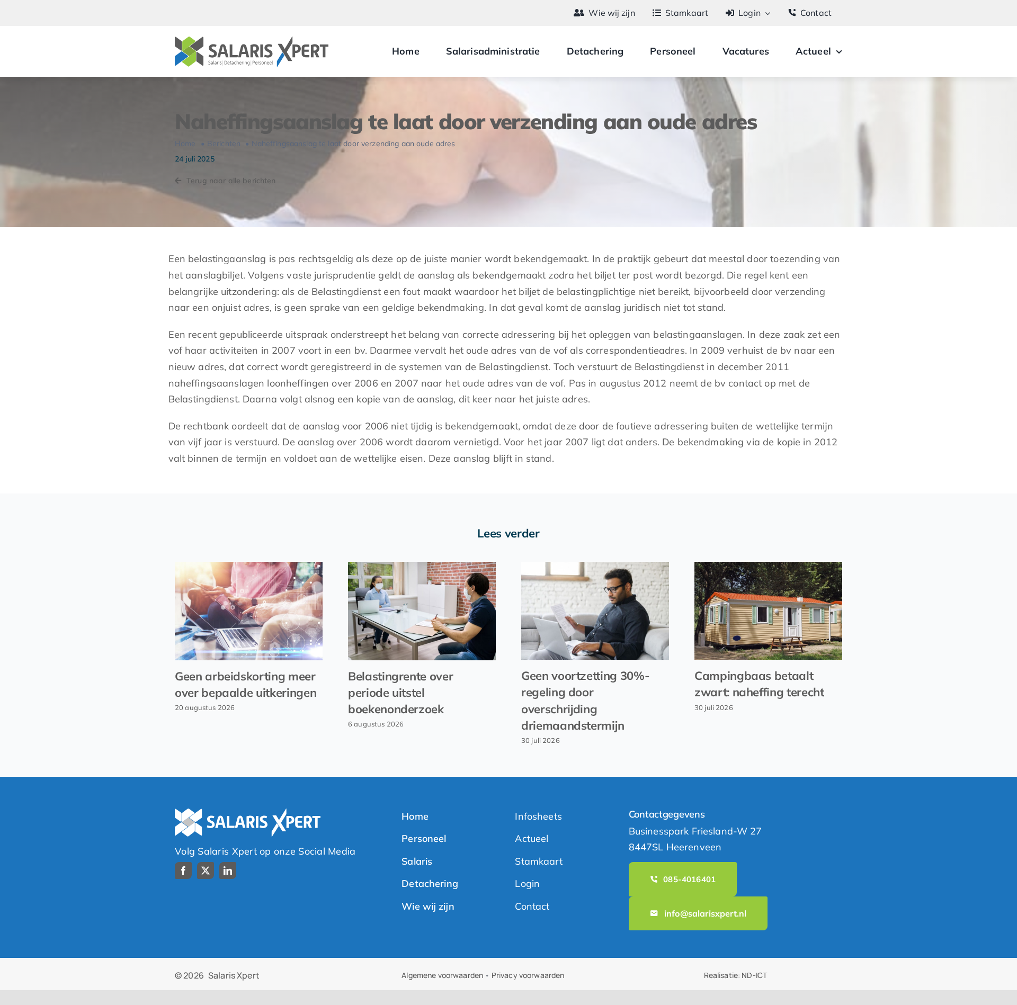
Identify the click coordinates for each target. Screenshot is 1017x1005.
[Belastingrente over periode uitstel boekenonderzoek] (422, 611)
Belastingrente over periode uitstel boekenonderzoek (400, 692)
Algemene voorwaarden (442, 975)
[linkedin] (227, 870)
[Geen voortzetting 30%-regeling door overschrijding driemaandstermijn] (595, 611)
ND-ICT (754, 975)
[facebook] (183, 870)
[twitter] (205, 870)
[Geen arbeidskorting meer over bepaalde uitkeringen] (249, 611)
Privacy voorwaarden (528, 975)
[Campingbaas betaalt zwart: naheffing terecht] (768, 611)
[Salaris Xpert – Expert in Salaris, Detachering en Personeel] (251, 41)
